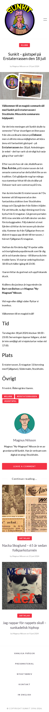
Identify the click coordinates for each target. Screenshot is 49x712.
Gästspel (11, 401)
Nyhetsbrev (24, 674)
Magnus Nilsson (19, 66)
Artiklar (24, 538)
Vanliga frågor (24, 653)
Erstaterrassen (27, 396)
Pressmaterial (24, 664)
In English (24, 695)
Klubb (24, 45)
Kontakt (24, 684)
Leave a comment (24, 466)
